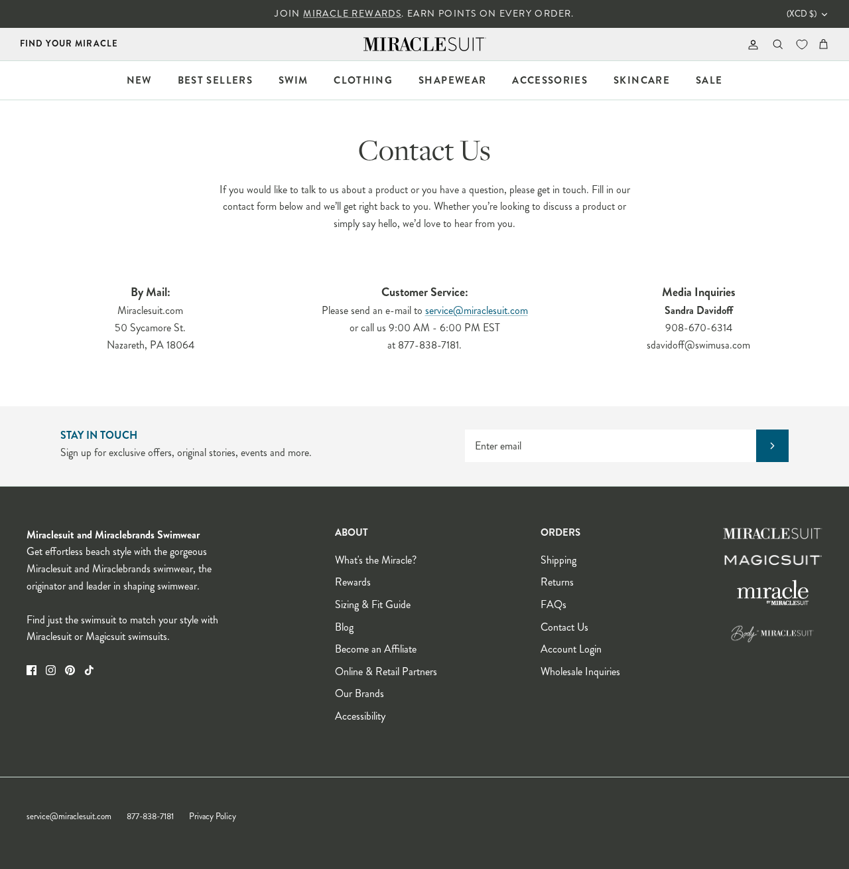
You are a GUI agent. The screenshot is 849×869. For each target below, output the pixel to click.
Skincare (642, 80)
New (139, 80)
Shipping (558, 560)
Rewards (353, 582)
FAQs (553, 604)
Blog (344, 627)
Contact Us (564, 627)
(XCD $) (801, 14)
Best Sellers (215, 80)
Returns (557, 582)
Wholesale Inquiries (580, 671)
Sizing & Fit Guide (373, 604)
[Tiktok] (89, 670)
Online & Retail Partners (386, 671)
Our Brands (359, 693)
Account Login (571, 649)
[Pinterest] (70, 670)
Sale (709, 80)
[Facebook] (31, 670)
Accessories (550, 80)
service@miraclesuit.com (476, 310)
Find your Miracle (69, 43)
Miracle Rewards (352, 13)
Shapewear (452, 80)
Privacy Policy (212, 817)
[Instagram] (51, 670)
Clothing (363, 80)
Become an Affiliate (376, 649)
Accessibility (360, 716)
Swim (293, 80)
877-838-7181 (150, 817)
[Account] (750, 44)
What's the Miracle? (376, 560)
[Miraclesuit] (424, 44)
